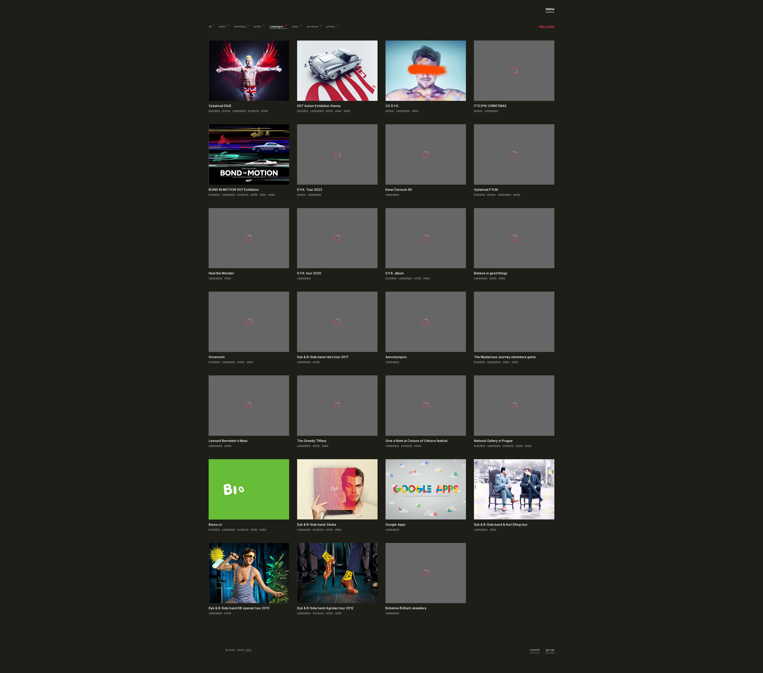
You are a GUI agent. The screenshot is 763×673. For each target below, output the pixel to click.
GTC (249, 650)
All (211, 26)
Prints (259, 26)
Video (297, 26)
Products (314, 26)
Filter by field (546, 26)
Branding (241, 26)
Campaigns (278, 26)
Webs (224, 26)
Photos (332, 26)
